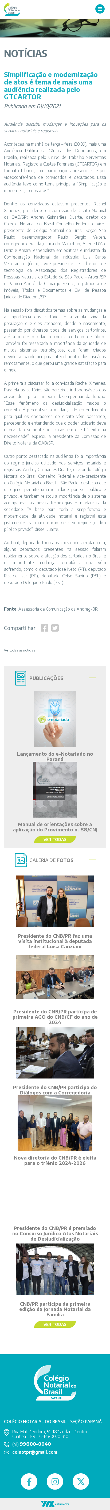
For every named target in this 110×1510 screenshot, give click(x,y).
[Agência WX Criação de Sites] (55, 1503)
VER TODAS (55, 839)
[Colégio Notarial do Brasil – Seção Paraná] (12, 9)
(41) (31, 1444)
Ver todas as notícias (19, 650)
